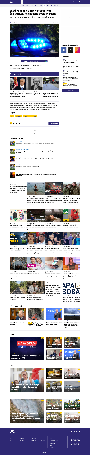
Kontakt (52, 447)
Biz (10, 440)
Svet (11, 22)
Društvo (13, 353)
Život (11, 442)
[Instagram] (77, 50)
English (43, 440)
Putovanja (22, 438)
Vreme (42, 442)
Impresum (52, 438)
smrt (12, 116)
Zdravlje (22, 436)
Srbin (26, 116)
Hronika (13, 411)
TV (41, 438)
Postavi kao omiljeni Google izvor (30, 61)
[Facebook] (63, 50)
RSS (51, 445)
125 (13, 165)
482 (13, 141)
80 (13, 149)
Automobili (33, 440)
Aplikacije (52, 443)
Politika (49, 354)
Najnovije (18, 2)
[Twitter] (70, 50)
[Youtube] (79, 431)
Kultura (22, 440)
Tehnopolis (33, 438)
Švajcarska (19, 116)
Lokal (32, 442)
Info (10, 436)
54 (13, 157)
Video (42, 436)
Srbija (12, 382)
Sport (11, 438)
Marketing (52, 436)
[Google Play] (75, 440)
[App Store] (75, 444)
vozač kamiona (33, 116)
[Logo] (11, 2)
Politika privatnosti (54, 442)
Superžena (22, 442)
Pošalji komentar (54, 123)
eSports (32, 436)
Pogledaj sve (70, 90)
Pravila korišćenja (54, 440)
